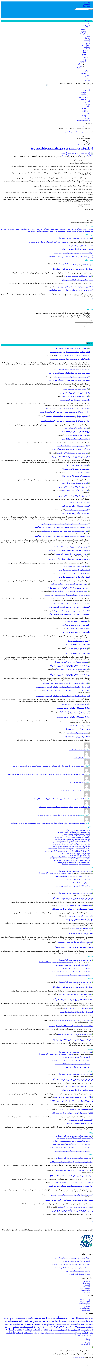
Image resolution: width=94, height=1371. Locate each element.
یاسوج (80, 62)
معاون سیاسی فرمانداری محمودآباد (54, 1333)
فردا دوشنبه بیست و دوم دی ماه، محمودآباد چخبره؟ (62, 148)
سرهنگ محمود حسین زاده (13, 1324)
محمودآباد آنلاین (41, 231)
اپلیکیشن (87, 4)
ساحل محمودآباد (38, 1324)
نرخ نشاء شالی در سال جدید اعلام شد (76, 432)
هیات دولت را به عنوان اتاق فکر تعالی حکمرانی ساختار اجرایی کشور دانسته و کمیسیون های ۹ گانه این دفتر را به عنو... (51, 766)
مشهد (84, 54)
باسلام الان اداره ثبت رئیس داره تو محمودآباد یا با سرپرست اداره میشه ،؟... (64, 807)
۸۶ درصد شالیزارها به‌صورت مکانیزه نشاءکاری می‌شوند (73, 975)
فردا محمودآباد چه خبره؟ (85, 231)
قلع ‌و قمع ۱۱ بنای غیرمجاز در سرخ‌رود (76, 625)
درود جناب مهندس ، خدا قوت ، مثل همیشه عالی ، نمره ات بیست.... (64, 815)
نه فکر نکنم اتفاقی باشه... (79, 750)
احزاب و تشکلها (85, 1299)
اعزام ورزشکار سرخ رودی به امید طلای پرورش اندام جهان (72, 839)
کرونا (91, 1335)
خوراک (88, 1339)
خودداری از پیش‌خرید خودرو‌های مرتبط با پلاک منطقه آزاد (48, 242)
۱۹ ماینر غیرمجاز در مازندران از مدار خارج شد (76, 968)
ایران (88, 36)
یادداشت (87, 47)
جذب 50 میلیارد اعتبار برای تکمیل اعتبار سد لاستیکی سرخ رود (71, 844)
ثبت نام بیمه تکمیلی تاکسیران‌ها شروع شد (77, 834)
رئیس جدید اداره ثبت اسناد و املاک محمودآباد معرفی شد (69, 373)
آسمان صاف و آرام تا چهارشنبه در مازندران (77, 249)
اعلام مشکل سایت (84, 1286)
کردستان (83, 61)
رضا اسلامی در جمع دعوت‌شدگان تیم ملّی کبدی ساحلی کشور (71, 1144)
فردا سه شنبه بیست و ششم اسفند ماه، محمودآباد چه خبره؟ (71, 842)
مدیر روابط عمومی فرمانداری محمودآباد (71, 1332)
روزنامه (87, 80)
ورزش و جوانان (31, 231)
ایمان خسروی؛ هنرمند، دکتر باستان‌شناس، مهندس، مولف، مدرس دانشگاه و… (61, 527)
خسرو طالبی (84, 1324)
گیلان (80, 66)
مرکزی (80, 64)
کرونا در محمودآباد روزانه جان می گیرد (76, 506)
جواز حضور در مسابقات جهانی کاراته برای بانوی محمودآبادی (75, 1138)
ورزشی (83, 34)
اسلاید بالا (78, 131)
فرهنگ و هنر (74, 1330)
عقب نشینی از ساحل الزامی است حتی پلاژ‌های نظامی (73, 862)
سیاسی (83, 31)
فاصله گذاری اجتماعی (67, 1327)
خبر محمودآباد (27, 229)
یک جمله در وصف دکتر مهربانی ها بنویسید (75, 393)
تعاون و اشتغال (85, 1308)
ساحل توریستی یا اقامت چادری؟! (78, 644)
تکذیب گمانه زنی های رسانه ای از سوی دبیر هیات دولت (70, 352)
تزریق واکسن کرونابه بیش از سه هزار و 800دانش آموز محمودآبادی (70, 857)
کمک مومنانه (85, 1335)
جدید (87, 345)
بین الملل (87, 38)
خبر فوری (27, 1320)
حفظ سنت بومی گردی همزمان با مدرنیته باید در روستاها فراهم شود (69, 858)
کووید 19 (56, 231)
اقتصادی (83, 29)
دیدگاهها (83, 345)
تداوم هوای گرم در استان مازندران (77, 729)
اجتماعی (83, 27)
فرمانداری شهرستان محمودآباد (68, 231)
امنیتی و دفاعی (85, 1301)
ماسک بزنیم (49, 231)
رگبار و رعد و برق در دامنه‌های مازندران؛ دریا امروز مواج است (71, 256)
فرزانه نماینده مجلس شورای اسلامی (24, 1327)
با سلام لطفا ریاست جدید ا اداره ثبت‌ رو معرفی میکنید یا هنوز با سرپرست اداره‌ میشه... (61, 798)
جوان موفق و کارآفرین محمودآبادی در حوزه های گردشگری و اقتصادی (65, 412)
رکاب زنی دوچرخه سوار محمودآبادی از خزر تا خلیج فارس (72, 1151)
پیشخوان (87, 2)
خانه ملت (48, 1321)
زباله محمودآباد (51, 1324)
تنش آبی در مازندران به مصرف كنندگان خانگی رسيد (71, 449)
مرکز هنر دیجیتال (78, 1357)
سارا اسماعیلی (76, 144)
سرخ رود (25, 1323)
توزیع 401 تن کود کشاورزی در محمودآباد (78, 830)
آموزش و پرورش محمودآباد (85, 229)
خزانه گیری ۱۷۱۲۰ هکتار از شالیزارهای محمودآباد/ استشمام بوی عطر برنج (67, 851)
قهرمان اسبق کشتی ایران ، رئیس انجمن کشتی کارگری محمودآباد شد (69, 848)
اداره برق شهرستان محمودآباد (11, 1318)
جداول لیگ (86, 1304)
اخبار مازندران (51, 1318)
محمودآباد (43, 1329)
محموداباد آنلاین (86, 1332)
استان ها (87, 48)
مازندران (66, 1329)
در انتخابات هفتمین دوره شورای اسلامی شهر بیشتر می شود (72, 860)
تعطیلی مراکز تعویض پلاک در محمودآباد (76, 469)
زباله (57, 1324)
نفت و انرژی (86, 1310)
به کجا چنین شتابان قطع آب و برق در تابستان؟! (73, 708)
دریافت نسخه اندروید (83, 120)
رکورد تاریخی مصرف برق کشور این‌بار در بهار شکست (73, 841)
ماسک (60, 1330)
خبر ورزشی (19, 229)
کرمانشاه (79, 68)
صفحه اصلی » (85, 126)
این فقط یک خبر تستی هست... (78, 782)
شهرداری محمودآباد (83, 1327)
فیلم (88, 75)
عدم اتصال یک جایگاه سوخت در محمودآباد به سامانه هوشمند (71, 837)
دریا (60, 1324)
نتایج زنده (87, 1306)
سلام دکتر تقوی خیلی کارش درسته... (75, 790)
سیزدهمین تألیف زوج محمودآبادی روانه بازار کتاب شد (73, 832)
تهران (84, 50)
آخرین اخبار (86, 25)
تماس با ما (86, 6)
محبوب (91, 345)
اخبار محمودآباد (71, 229)
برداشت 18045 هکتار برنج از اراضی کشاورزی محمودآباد (70, 666)
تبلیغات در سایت (85, 1288)
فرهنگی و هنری (81, 33)
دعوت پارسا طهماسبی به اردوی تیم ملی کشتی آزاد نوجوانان (71, 1141)
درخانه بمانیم (76, 1324)
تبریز (84, 59)
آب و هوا (87, 1340)
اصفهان (83, 55)
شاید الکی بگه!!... (82, 758)
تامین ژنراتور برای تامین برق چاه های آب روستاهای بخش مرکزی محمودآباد (63, 687)
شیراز (84, 57)
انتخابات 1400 (65, 1321)
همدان (84, 52)
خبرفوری (12, 229)
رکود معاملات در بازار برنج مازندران (79, 855)
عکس (88, 69)
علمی (84, 77)
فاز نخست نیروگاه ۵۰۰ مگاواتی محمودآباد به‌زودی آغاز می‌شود (71, 971)
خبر (33, 229)
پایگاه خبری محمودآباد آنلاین (18, 1332)
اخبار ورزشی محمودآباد (24, 1318)
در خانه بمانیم (5, 229)
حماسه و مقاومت (84, 1303)
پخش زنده (87, 1292)
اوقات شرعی (85, 1344)
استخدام (87, 1285)
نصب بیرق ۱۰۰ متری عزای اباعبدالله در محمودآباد (74, 853)
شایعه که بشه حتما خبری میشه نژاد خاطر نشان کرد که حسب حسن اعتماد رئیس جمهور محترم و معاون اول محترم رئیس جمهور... (48, 774)
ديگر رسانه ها (85, 1290)
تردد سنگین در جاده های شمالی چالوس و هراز (76, 835)
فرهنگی (90, 1049)
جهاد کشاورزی (38, 229)
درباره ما (87, 1281)
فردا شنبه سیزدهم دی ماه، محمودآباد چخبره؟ (76, 864)
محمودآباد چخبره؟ (69, 131)
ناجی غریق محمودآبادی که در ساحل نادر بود (74, 487)
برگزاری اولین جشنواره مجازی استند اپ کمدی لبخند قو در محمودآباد (69, 850)
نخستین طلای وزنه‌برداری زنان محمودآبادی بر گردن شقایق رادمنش (69, 1147)
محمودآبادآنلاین (30, 1329)
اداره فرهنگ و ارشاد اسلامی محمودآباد (55, 229)
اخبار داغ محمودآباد (65, 1317)
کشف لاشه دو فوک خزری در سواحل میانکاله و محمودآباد (69, 607)
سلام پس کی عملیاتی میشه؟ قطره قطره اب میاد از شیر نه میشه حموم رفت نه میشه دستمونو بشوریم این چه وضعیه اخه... (50, 823)
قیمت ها (87, 1342)
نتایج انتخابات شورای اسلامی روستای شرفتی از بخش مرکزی (71, 846)
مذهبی (84, 71)
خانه (88, 24)
